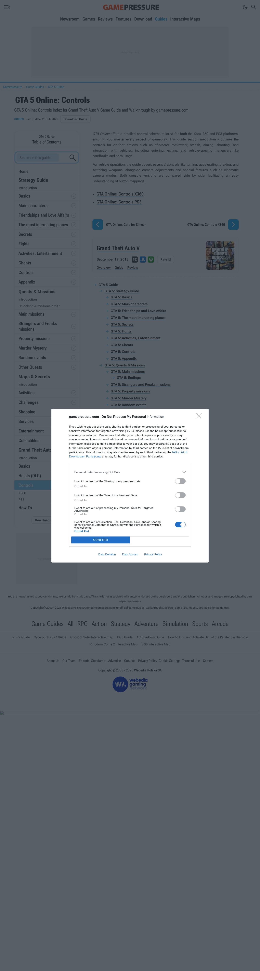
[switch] (180, 481)
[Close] (200, 417)
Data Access (130, 554)
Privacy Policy (153, 554)
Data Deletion (107, 554)
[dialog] (130, 485)
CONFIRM (100, 539)
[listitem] (130, 472)
